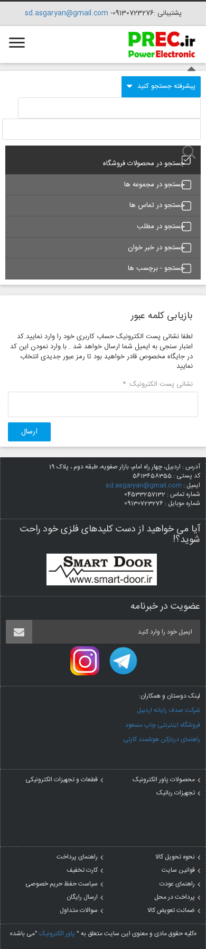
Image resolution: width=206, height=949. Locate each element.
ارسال (29, 432)
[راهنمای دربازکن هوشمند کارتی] (101, 569)
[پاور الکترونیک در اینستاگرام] (84, 661)
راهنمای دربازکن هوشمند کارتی (161, 739)
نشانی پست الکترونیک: (158, 384)
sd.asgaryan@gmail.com (66, 13)
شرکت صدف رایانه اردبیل (168, 710)
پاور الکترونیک (57, 933)
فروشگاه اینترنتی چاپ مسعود (162, 725)
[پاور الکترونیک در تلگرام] (123, 661)
